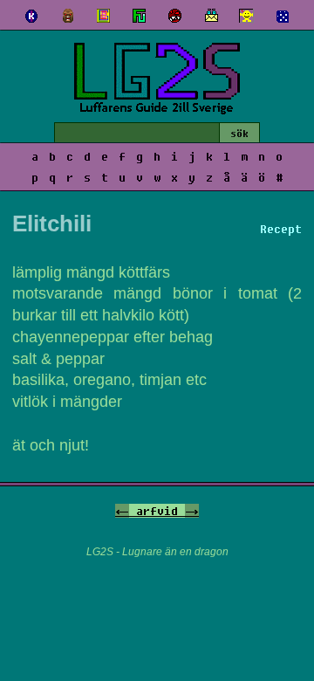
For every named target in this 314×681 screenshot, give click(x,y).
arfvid (157, 511)
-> (192, 511)
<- (122, 511)
